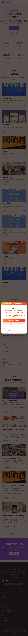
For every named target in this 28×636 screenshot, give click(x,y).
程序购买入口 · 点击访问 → (14, 320)
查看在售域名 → (21, 328)
